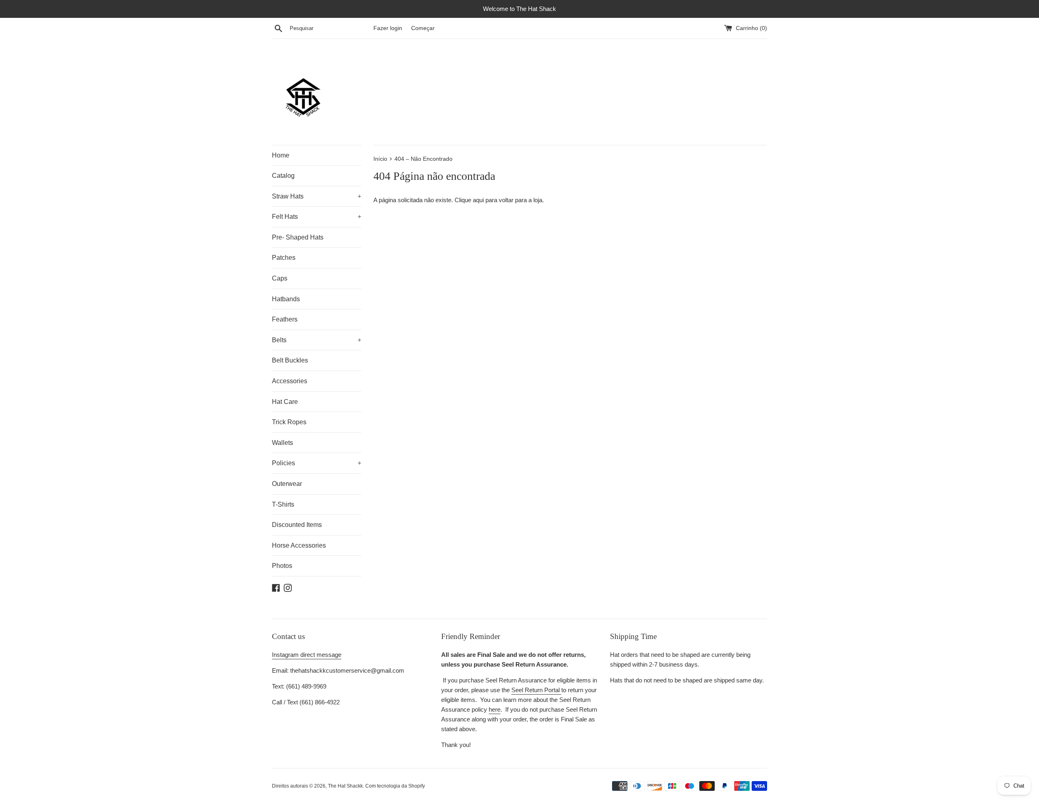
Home (280, 155)
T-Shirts (283, 504)
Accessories (289, 381)
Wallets (282, 442)
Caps (279, 278)
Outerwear (287, 483)
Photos (282, 565)
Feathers (284, 319)
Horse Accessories (299, 545)
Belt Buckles (290, 360)
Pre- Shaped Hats (297, 237)
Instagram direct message (306, 654)
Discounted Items (297, 524)
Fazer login (387, 28)
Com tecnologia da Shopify (395, 786)
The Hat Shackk (345, 786)
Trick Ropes (289, 422)
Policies (316, 463)
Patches (283, 257)
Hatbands (286, 299)
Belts (316, 340)
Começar (423, 28)
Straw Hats (316, 196)
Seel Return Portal (536, 689)
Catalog (283, 175)
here (494, 709)
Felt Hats (316, 216)
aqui (478, 199)
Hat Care (285, 401)
